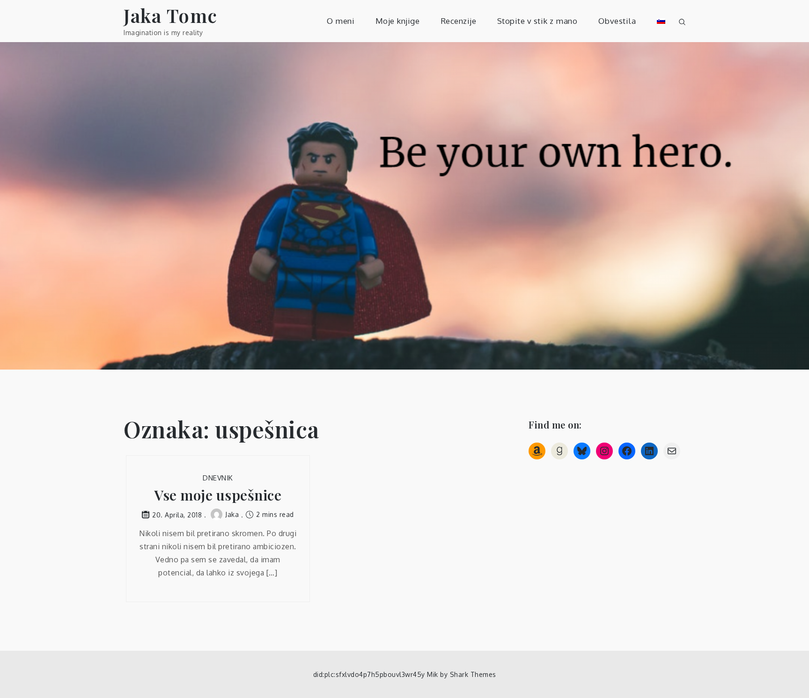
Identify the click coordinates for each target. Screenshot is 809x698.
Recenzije (459, 21)
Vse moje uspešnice (217, 495)
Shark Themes (473, 674)
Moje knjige (397, 21)
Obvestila (617, 21)
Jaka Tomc (171, 15)
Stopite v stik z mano (537, 21)
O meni (340, 21)
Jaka (232, 514)
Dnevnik (218, 477)
